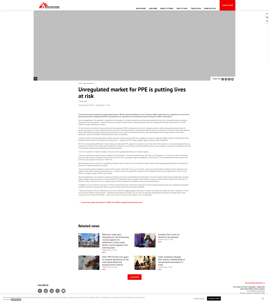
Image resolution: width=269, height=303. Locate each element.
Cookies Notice (16, 299)
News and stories (89, 83)
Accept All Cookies (214, 298)
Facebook (40, 290)
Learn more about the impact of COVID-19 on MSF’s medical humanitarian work (112, 202)
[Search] (267, 17)
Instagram (46, 290)
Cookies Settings (199, 298)
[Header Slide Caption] (35, 79)
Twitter (57, 290)
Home (80, 83)
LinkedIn (52, 290)
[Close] (262, 299)
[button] (267, 21)
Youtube (63, 290)
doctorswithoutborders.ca (255, 283)
